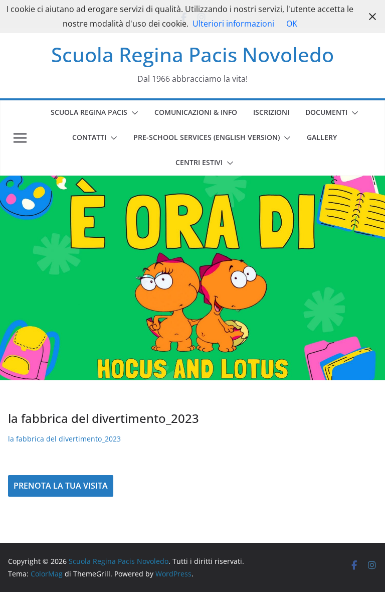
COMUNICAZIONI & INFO (195, 112)
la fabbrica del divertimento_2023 (64, 438)
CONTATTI (89, 137)
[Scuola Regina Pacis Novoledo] (192, 182)
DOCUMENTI (326, 112)
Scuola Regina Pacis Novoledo (192, 54)
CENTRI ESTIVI (199, 162)
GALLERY (322, 137)
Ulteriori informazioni (233, 23)
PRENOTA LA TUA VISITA (61, 485)
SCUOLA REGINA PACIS (89, 112)
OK (291, 23)
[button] (132, 112)
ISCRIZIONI (271, 112)
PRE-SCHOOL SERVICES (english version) (206, 137)
